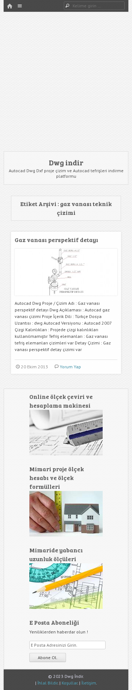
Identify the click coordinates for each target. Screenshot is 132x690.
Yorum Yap (70, 366)
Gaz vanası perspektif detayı (56, 239)
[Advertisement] (66, 81)
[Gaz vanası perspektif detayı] (66, 298)
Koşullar (69, 683)
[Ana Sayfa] (10, 6)
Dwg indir (66, 162)
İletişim (88, 683)
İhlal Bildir (47, 683)
